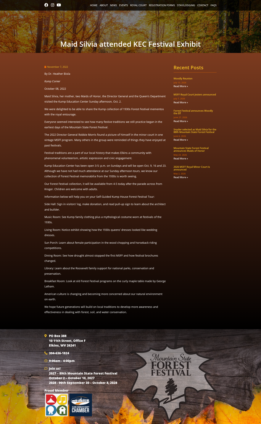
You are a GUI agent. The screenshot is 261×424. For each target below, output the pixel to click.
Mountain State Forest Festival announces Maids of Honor (191, 149)
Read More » (181, 86)
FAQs (214, 5)
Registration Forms (162, 5)
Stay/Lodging (186, 5)
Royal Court (138, 5)
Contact (202, 5)
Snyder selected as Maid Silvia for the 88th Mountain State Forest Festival (195, 131)
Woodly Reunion (183, 78)
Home (93, 5)
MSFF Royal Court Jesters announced (195, 94)
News (113, 5)
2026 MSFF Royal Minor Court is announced (192, 168)
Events (123, 5)
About (104, 5)
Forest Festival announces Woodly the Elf (193, 112)
